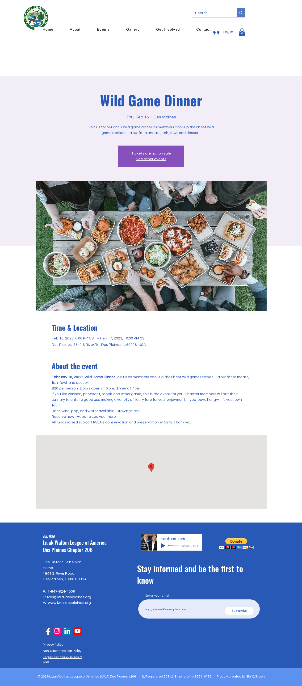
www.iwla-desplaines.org (69, 603)
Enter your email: (157, 595)
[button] (236, 543)
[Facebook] (47, 631)
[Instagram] (57, 631)
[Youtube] (77, 631)
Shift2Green (255, 676)
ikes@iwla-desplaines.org (69, 597)
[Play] (163, 545)
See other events (151, 159)
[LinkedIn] (67, 631)
